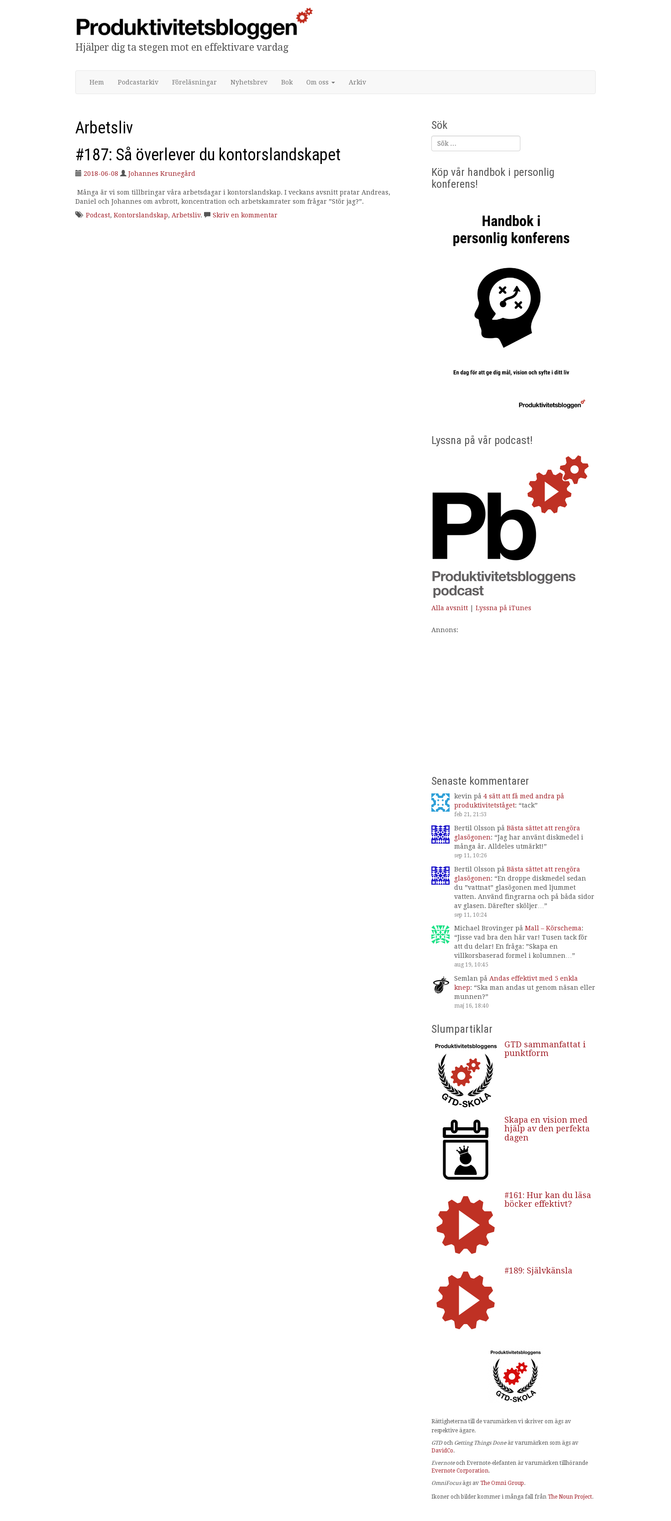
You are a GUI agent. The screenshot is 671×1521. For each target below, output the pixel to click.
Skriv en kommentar (245, 215)
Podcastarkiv (138, 82)
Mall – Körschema (553, 928)
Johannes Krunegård (161, 173)
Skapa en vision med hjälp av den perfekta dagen (547, 1129)
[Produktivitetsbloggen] (194, 23)
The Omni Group (502, 1483)
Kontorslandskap (141, 215)
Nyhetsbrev (249, 82)
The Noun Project (570, 1497)
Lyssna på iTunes (503, 608)
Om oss (318, 82)
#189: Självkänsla (538, 1270)
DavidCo (442, 1450)
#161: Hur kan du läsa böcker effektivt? (547, 1199)
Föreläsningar (194, 82)
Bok (287, 82)
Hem (96, 82)
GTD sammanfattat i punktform (545, 1049)
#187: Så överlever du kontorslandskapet (208, 154)
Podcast (98, 215)
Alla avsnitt (449, 608)
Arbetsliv (186, 215)
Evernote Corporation (459, 1471)
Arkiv (357, 82)
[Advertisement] (513, 698)
